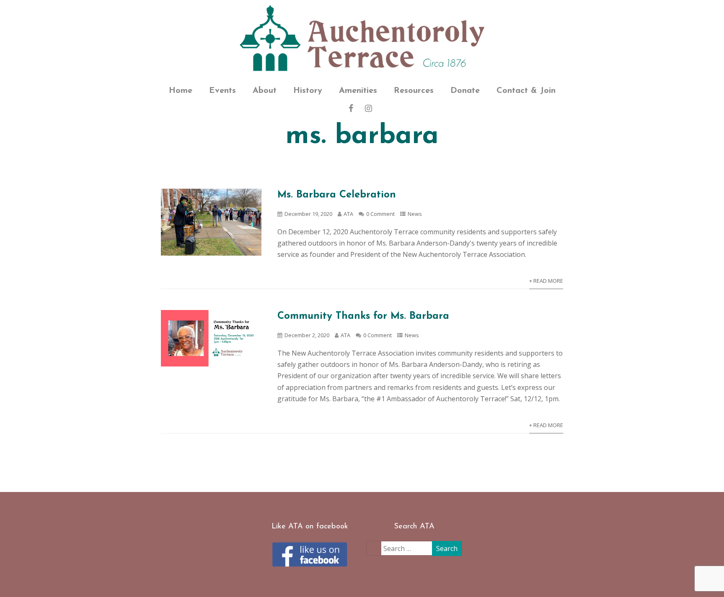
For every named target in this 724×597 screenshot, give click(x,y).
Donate (465, 91)
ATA (348, 214)
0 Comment (380, 214)
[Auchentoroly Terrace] (362, 39)
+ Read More (546, 280)
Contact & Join (526, 91)
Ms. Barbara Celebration (336, 195)
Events (222, 91)
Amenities (358, 91)
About (265, 91)
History (307, 91)
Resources (414, 91)
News (415, 214)
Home (180, 91)
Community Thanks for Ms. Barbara (363, 316)
